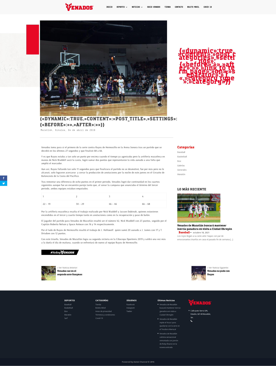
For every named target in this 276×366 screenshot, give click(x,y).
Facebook (130, 304)
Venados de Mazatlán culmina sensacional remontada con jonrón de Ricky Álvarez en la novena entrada (169, 340)
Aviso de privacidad (103, 311)
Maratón (181, 174)
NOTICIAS (136, 7)
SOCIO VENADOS (153, 7)
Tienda (98, 304)
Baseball (181, 152)
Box (179, 161)
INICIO (109, 7)
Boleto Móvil (100, 308)
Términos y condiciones (105, 315)
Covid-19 (99, 318)
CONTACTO (179, 7)
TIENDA (167, 7)
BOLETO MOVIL (193, 7)
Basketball (182, 156)
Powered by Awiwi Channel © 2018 (138, 362)
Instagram (130, 308)
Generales (182, 169)
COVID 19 (208, 7)
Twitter (129, 311)
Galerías (181, 165)
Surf (66, 318)
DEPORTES (121, 7)
